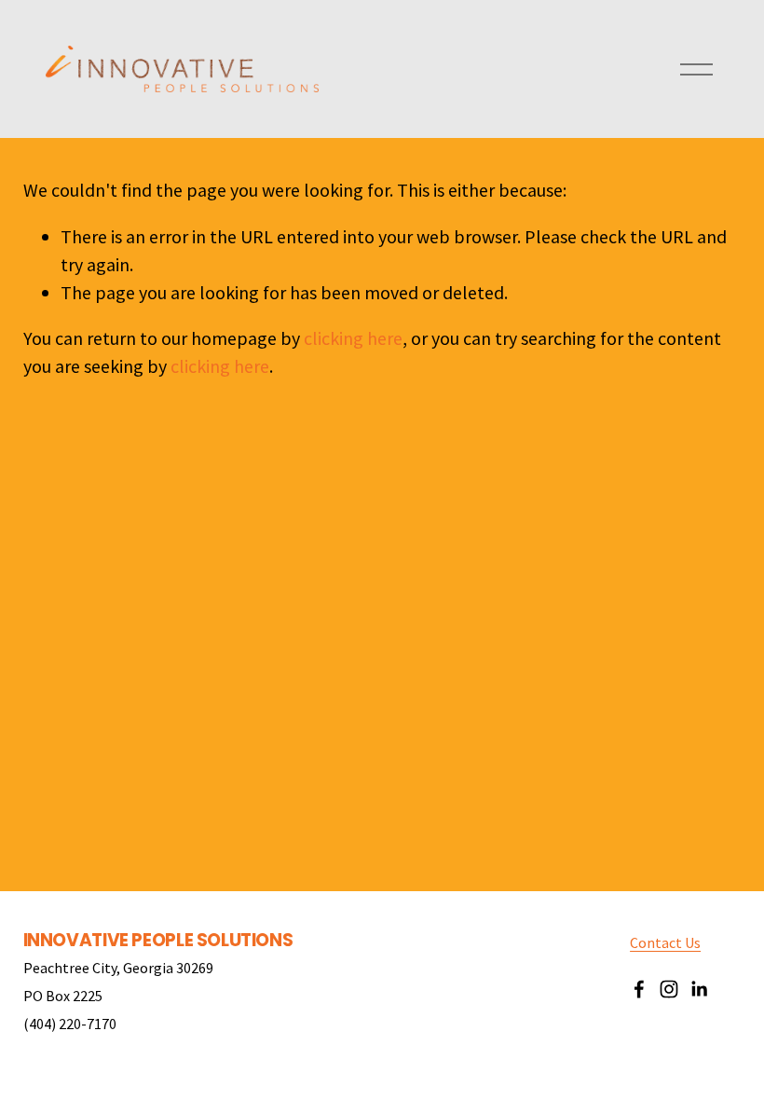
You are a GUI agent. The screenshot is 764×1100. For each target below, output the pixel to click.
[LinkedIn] (698, 989)
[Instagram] (669, 989)
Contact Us (665, 942)
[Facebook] (639, 989)
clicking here (353, 338)
